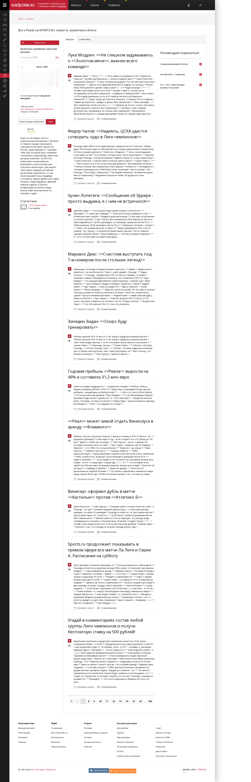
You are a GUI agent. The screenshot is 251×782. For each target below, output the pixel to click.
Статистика (28, 201)
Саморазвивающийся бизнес (174, 64)
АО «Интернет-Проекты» (43, 769)
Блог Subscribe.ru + (60, 732)
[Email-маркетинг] (4, 96)
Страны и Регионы (164, 742)
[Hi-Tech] (4, 45)
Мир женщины (123, 737)
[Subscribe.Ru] (22, 5)
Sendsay (88, 737)
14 (127, 701)
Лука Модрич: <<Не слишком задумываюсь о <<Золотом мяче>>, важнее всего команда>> (110, 60)
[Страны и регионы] (4, 81)
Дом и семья (161, 751)
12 (113, 701)
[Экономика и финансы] (4, 91)
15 (133, 701)
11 (107, 701)
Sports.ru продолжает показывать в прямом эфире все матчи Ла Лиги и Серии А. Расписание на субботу (109, 549)
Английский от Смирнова (172, 74)
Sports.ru (30, 19)
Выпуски (76, 5)
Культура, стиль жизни (166, 756)
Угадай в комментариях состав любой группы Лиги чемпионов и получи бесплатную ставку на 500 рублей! (105, 625)
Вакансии (55, 742)
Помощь (22, 742)
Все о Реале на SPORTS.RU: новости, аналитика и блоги (57, 30)
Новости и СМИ (163, 737)
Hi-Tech (120, 751)
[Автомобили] (4, 25)
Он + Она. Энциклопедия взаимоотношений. (172, 86)
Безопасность (57, 737)
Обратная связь (58, 746)
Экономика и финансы (127, 746)
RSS (57, 57)
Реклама (88, 728)
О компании (56, 728)
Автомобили (122, 728)
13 (120, 701)
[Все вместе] (4, 14)
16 (140, 701)
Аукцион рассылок (92, 742)
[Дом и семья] (4, 35)
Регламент (23, 737)
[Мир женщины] (4, 40)
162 (150, 701)
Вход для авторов (26, 728)
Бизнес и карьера (125, 742)
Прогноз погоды (163, 732)
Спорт (20, 19)
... (77, 701)
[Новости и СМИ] (4, 60)
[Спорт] (4, 75)
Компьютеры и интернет (128, 756)
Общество (160, 746)
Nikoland (202, 769)
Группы (94, 5)
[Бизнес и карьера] (4, 30)
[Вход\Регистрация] (189, 5)
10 (100, 701)
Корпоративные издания (95, 732)
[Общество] (4, 65)
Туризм (120, 732)
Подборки (114, 5)
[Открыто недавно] (4, 19)
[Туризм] (4, 86)
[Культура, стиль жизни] (4, 55)
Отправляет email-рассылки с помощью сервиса (52, 5)
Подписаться (39, 42)
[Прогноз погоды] (4, 70)
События (88, 746)
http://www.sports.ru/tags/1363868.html (36, 109)
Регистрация (24, 732)
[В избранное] (70, 81)
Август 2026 (41, 67)
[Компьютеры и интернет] (4, 50)
